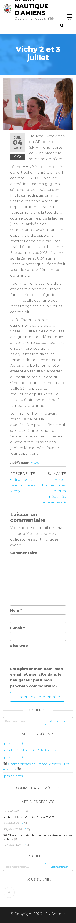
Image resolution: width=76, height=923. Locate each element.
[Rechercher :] (38, 721)
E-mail (17, 628)
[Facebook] (9, 892)
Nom (16, 610)
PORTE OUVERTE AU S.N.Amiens (29, 750)
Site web (19, 645)
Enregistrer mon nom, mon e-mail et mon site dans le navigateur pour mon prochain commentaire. (36, 677)
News (35, 463)
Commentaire (23, 553)
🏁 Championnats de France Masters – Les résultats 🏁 (37, 837)
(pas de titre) (13, 743)
